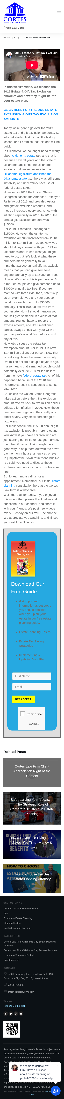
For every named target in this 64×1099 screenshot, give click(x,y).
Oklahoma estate (23, 155)
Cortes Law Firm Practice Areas (21, 908)
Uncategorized (11, 960)
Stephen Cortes (12, 923)
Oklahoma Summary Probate (19, 955)
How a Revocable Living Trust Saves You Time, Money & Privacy (32, 844)
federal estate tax (34, 375)
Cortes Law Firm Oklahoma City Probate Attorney (30, 950)
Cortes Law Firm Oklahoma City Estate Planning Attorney (30, 943)
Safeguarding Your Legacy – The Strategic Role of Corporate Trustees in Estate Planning (32, 808)
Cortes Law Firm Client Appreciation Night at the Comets (32, 772)
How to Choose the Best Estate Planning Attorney (32, 878)
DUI (6, 913)
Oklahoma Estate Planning (18, 918)
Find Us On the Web (15, 1005)
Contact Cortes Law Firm (17, 928)
